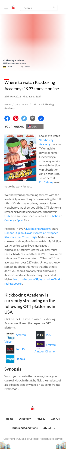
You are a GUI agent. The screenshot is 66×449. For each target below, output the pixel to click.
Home (7, 104)
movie (24, 104)
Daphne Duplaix (14, 232)
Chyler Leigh (29, 237)
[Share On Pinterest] (15, 118)
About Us (49, 428)
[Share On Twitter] (24, 118)
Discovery (25, 418)
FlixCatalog (46, 182)
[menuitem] (9, 420)
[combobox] (35, 126)
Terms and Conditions (24, 427)
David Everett (33, 232)
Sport (20, 220)
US (16, 104)
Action (56, 216)
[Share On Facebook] (7, 118)
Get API (55, 418)
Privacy (40, 418)
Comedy (9, 220)
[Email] (32, 118)
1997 (35, 104)
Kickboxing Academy (38, 228)
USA (7, 216)
